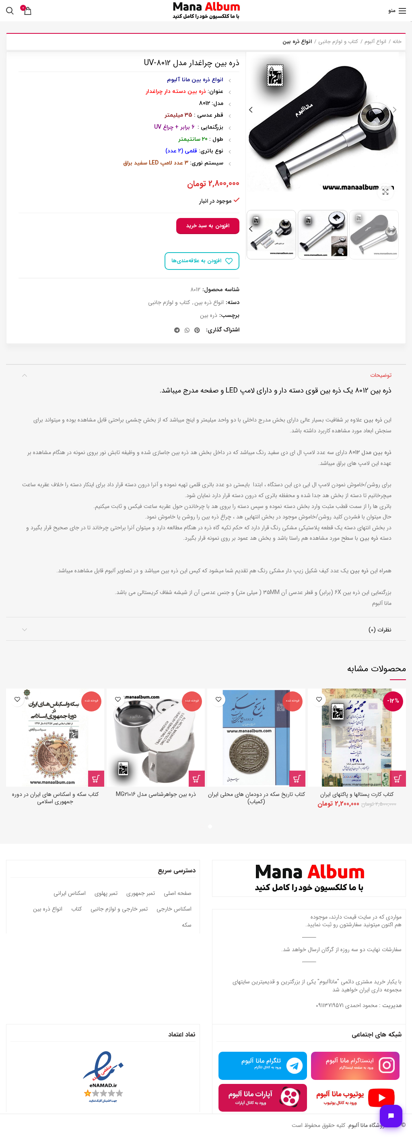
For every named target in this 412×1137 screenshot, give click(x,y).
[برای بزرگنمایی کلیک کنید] (385, 192)
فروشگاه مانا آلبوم (367, 1125)
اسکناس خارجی (174, 909)
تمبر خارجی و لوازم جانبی (119, 909)
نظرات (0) (380, 629)
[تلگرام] (177, 330)
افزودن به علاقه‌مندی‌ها (196, 261)
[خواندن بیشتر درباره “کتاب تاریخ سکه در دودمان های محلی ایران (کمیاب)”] (297, 779)
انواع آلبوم (375, 42)
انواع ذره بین (297, 42)
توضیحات (380, 375)
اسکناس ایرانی (70, 894)
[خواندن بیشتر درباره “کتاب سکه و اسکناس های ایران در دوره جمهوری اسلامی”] (96, 779)
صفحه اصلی (178, 894)
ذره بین (208, 315)
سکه (187, 925)
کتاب (76, 909)
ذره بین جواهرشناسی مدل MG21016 (156, 794)
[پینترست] (197, 330)
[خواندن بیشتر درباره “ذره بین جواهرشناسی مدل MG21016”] (197, 779)
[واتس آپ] (187, 330)
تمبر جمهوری (140, 894)
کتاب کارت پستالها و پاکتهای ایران (356, 794)
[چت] (391, 1116)
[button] (398, 779)
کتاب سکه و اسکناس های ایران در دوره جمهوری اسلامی (55, 798)
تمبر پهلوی (106, 894)
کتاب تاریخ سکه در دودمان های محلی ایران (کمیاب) (256, 798)
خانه (397, 42)
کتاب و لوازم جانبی (338, 42)
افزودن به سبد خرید (207, 226)
